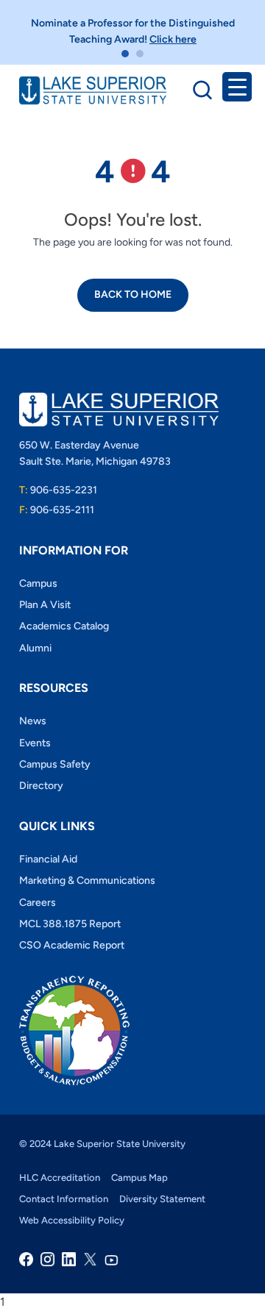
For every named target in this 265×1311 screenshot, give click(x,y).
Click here (173, 39)
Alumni (35, 648)
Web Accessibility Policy (71, 1220)
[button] (125, 53)
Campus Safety (55, 764)
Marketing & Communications (87, 880)
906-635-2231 (58, 490)
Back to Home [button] (133, 294)
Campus (38, 583)
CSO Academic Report (71, 945)
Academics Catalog (64, 626)
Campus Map (139, 1177)
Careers (37, 902)
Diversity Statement (162, 1198)
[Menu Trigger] (237, 86)
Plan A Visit (45, 605)
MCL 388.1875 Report (70, 924)
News (32, 721)
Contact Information (63, 1198)
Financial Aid (48, 859)
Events (35, 743)
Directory (41, 785)
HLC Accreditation (59, 1177)
